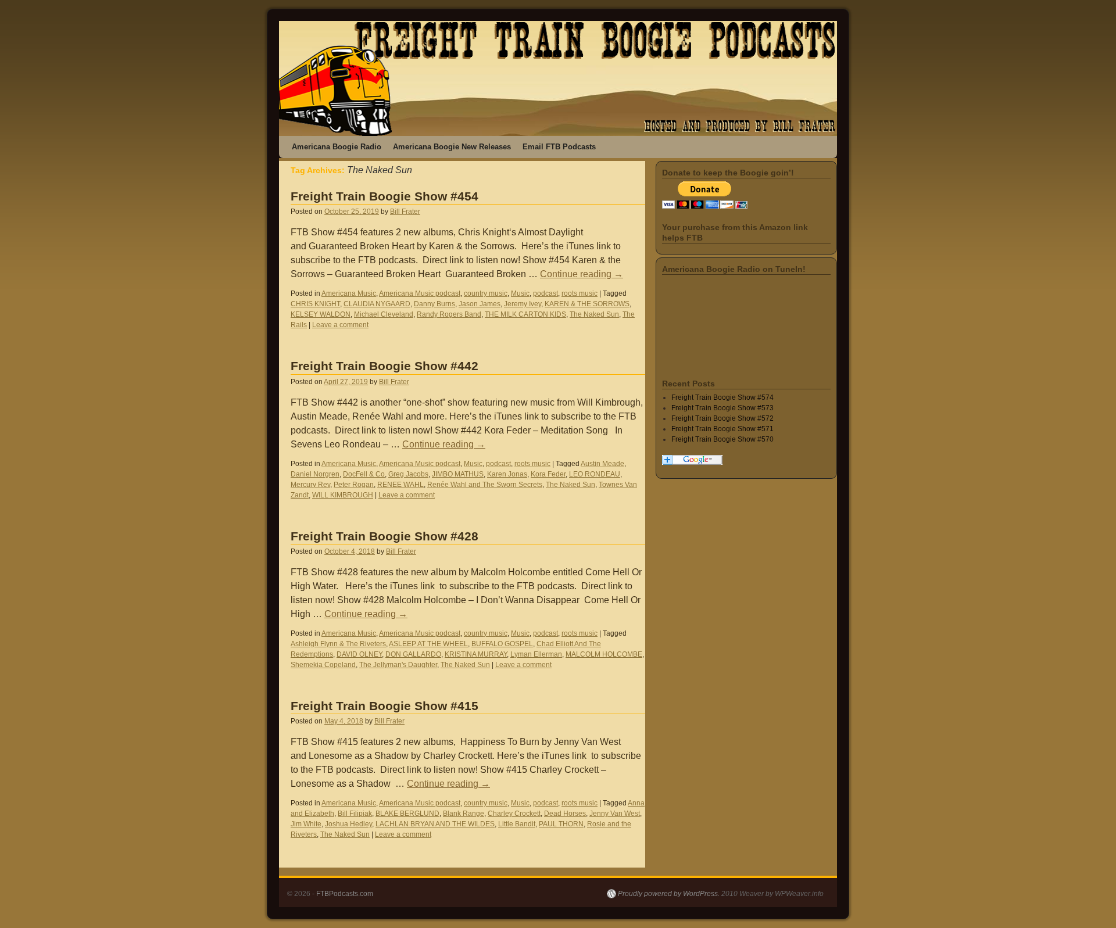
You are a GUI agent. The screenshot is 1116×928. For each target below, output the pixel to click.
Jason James (479, 304)
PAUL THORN (561, 824)
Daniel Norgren (315, 474)
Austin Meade (602, 464)
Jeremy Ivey (522, 304)
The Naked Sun (594, 314)
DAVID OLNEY (359, 654)
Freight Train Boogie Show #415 (384, 705)
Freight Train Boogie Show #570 (722, 439)
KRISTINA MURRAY (476, 654)
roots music (579, 293)
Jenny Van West (614, 813)
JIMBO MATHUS (458, 474)
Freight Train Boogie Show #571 (722, 429)
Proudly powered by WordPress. (669, 894)
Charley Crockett (514, 813)
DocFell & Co (364, 474)
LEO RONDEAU (594, 474)
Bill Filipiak (355, 813)
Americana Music (348, 293)
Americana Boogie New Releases (452, 146)
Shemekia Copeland (323, 665)
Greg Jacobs (408, 474)
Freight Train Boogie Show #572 (722, 418)
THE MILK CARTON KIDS (525, 314)
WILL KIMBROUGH (342, 495)
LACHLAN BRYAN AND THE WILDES (435, 824)
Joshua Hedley (348, 824)
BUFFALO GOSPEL (502, 644)
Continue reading (581, 274)
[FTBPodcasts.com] (558, 78)
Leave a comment (340, 325)
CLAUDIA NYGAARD (377, 304)
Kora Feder (548, 474)
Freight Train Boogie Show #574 (722, 397)
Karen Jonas (507, 474)
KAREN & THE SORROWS (587, 304)
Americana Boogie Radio (336, 146)
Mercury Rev (310, 485)
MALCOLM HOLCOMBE (604, 654)
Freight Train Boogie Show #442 (384, 365)
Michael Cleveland (383, 314)
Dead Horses (565, 813)
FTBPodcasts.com (344, 894)
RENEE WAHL (400, 485)
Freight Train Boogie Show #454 (384, 196)
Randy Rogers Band (449, 314)
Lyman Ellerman (536, 654)
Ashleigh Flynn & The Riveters (338, 644)
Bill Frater (405, 211)
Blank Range (463, 813)
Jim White (306, 824)
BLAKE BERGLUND (407, 813)
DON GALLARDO (413, 654)
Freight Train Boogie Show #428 (384, 536)
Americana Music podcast (419, 293)
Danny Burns (434, 304)
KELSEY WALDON (320, 314)
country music (485, 293)
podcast (545, 293)
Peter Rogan (354, 485)
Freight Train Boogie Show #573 (722, 408)
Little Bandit (516, 824)
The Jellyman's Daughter (398, 665)
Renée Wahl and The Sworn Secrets (484, 485)
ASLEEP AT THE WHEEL (428, 644)
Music (520, 293)
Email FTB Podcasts (559, 146)
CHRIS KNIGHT (315, 304)
